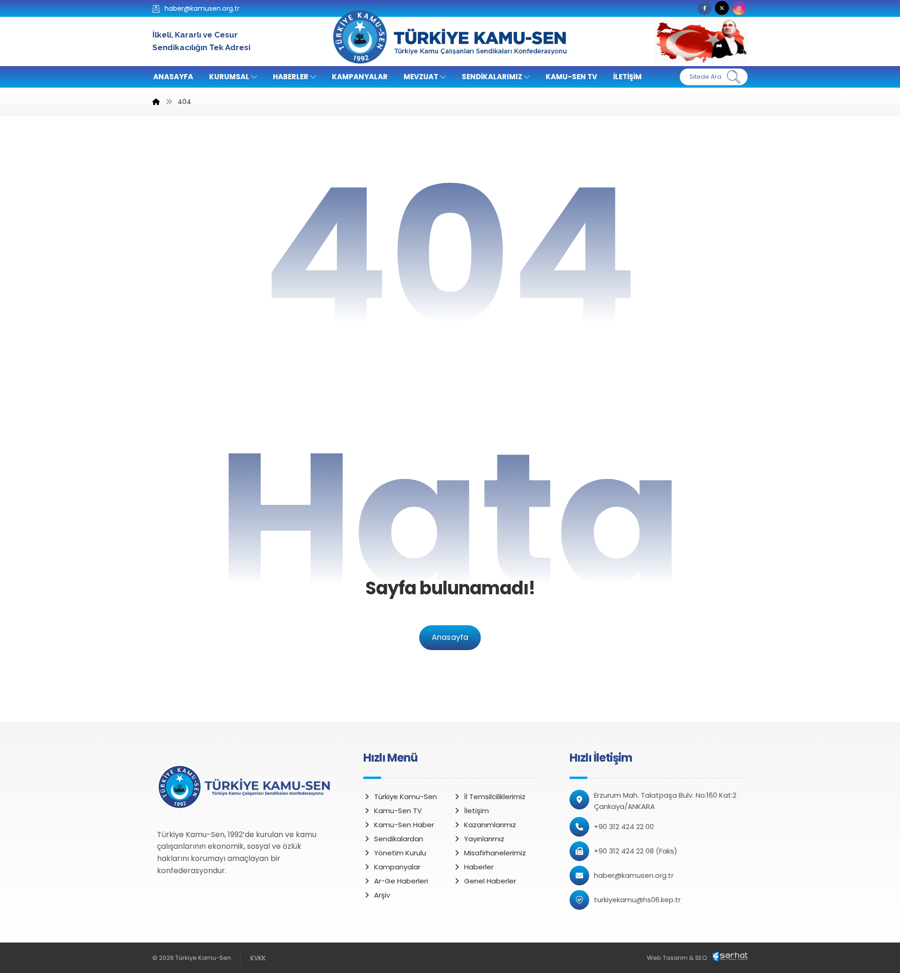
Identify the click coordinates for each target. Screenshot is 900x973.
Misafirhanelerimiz (495, 853)
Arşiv (382, 895)
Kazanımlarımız (490, 825)
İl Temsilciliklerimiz (494, 796)
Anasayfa (450, 637)
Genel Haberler (490, 881)
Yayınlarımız (484, 839)
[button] (705, 8)
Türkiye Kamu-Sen (405, 796)
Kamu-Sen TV (398, 811)
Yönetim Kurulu (400, 853)
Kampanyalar (397, 867)
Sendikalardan (398, 839)
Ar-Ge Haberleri (401, 881)
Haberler (479, 867)
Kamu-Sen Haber (404, 825)
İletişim (476, 811)
